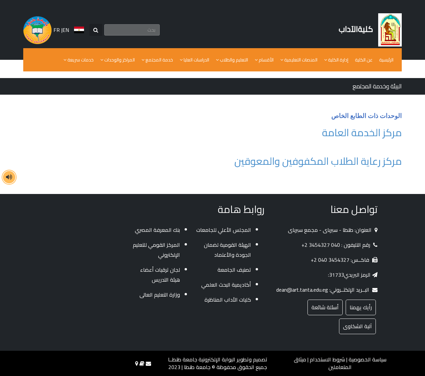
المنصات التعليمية (300, 59)
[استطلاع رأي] (141, 363)
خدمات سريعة (80, 59)
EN (65, 30)
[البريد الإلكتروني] (148, 363)
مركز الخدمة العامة (362, 132)
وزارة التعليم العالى (159, 295)
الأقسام (266, 59)
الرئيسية (386, 59)
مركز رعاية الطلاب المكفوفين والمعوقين (318, 161)
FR (56, 30)
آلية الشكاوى (357, 326)
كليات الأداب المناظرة (228, 300)
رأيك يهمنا (361, 307)
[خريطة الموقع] (136, 363)
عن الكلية (364, 59)
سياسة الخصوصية (367, 359)
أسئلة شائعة (325, 307)
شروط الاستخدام (327, 359)
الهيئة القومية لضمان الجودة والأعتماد (227, 250)
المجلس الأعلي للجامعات (223, 230)
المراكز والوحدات (119, 59)
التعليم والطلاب (233, 59)
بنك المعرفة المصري (157, 230)
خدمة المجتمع (158, 59)
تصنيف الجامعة (234, 270)
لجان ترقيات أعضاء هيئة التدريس (160, 275)
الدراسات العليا (196, 59)
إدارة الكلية (337, 59)
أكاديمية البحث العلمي (226, 285)
